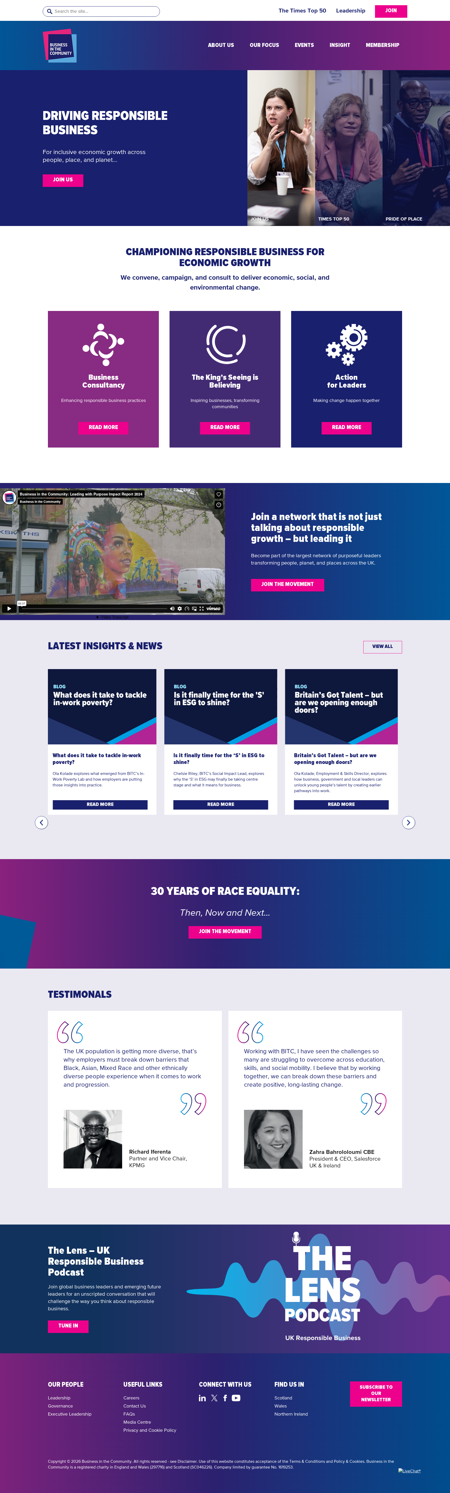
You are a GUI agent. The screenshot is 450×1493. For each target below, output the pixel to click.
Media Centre (137, 1422)
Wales (280, 1406)
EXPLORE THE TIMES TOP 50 (160, 195)
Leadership (350, 11)
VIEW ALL (382, 646)
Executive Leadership (69, 1414)
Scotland (283, 1398)
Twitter (215, 1397)
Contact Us (134, 1406)
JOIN (391, 11)
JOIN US (63, 180)
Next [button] (408, 822)
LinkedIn (203, 1397)
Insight (340, 45)
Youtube (236, 1397)
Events (304, 45)
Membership (382, 45)
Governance (60, 1406)
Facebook (226, 1397)
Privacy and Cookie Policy (149, 1430)
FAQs (129, 1414)
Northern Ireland (291, 1414)
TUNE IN (68, 1326)
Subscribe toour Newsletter (376, 1393)
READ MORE (103, 427)
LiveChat (260, 1397)
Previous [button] (41, 822)
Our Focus (264, 45)
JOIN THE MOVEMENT (207, 186)
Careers (131, 1398)
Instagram (248, 1397)
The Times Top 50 (302, 11)
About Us (221, 45)
